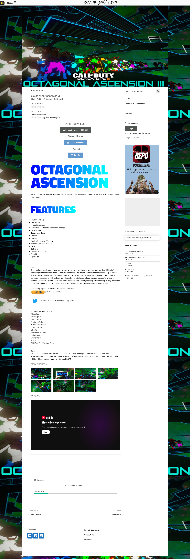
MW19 (34, 340)
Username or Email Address (135, 103)
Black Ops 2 (36, 317)
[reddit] (41, 536)
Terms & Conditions (91, 530)
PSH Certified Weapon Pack (42, 343)
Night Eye (102, 557)
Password (129, 113)
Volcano (128, 263)
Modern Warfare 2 (38, 325)
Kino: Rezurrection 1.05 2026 (135, 257)
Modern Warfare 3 (38, 327)
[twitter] (35, 536)
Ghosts (34, 330)
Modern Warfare (38, 322)
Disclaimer (88, 540)
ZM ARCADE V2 (130, 270)
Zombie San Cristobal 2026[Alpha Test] (138, 276)
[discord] (30, 536)
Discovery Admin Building (134, 251)
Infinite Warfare (37, 335)
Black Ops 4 (36, 319)
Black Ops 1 (35, 314)
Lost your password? (132, 138)
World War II (36, 338)
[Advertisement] (142, 212)
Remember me (133, 123)
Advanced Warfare (38, 333)
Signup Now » (146, 133)
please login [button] (146, 238)
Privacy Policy (89, 535)
